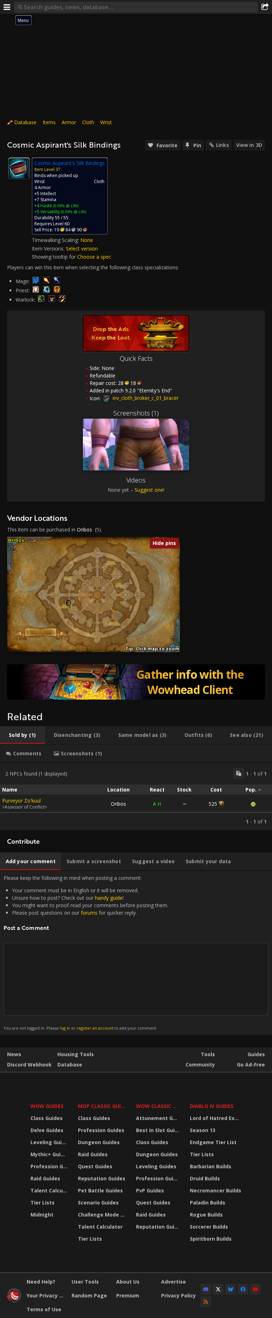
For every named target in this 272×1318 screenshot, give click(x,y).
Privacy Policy (178, 1295)
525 (213, 803)
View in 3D (249, 145)
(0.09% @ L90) (65, 205)
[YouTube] (255, 1289)
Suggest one (149, 489)
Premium (127, 1295)
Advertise (173, 1281)
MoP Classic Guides (103, 1106)
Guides (256, 1054)
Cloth (88, 122)
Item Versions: (49, 248)
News (14, 1054)
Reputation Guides (101, 1178)
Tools (208, 1054)
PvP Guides (150, 1190)
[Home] (14, 1300)
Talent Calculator (49, 1190)
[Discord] (205, 1289)
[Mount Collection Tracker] (136, 682)
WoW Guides (46, 1106)
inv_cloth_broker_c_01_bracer (144, 398)
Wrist (106, 122)
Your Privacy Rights (46, 1295)
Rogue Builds (206, 1214)
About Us (128, 1281)
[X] (218, 1289)
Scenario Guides (98, 1202)
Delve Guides (46, 1130)
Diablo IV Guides (211, 1106)
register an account (94, 1028)
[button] (69, 604)
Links (222, 145)
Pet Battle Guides (100, 1190)
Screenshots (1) (136, 413)
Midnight (41, 1214)
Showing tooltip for (54, 256)
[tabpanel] (136, 796)
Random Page (89, 1295)
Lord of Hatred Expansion (216, 1118)
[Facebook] (243, 1289)
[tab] (22, 735)
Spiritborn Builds (211, 1238)
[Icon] (19, 169)
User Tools (85, 1281)
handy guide (109, 897)
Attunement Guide (158, 1118)
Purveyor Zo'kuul (21, 800)
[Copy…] (238, 773)
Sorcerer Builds (209, 1226)
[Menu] (7, 7)
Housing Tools (75, 1054)
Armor (69, 122)
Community (200, 1064)
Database (25, 122)
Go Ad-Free (251, 1064)
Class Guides (46, 1118)
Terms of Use (44, 1309)
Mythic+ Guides (49, 1154)
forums (89, 912)
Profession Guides (49, 1166)
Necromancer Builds (215, 1190)
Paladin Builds (207, 1202)
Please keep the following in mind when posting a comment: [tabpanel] (86, 953)
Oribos (84, 529)
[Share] (265, 7)
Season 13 (202, 1130)
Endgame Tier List (213, 1142)
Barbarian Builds (210, 1166)
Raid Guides (45, 1178)
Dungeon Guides (99, 1142)
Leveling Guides (49, 1142)
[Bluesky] (230, 1289)
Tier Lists (42, 1202)
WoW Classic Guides (158, 1106)
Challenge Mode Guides (103, 1214)
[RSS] (205, 1301)
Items (49, 122)
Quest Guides (95, 1166)
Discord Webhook (29, 1064)
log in (65, 1028)
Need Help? (41, 1281)
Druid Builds (205, 1178)
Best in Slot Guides (158, 1130)
